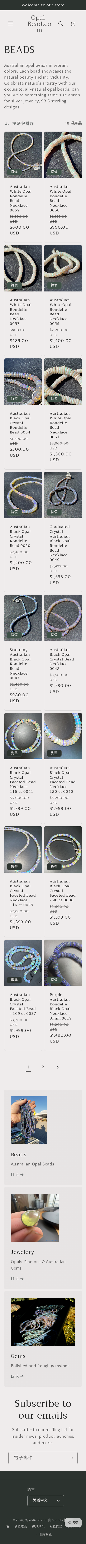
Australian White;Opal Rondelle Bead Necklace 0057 (21, 312)
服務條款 (56, 1526)
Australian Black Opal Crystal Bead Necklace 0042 (62, 659)
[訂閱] (71, 1458)
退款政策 (38, 1526)
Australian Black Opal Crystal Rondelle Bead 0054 (20, 423)
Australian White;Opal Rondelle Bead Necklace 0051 (61, 425)
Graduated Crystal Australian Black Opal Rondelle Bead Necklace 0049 (60, 543)
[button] (11, 24)
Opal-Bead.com (36, 1520)
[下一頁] (58, 1067)
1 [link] (28, 1067)
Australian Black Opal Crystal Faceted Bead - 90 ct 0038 (63, 890)
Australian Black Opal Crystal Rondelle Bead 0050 (20, 536)
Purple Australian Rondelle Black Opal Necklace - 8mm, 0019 (61, 1006)
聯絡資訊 (45, 1534)
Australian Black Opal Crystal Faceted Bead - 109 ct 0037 (23, 1004)
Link (15, 1175)
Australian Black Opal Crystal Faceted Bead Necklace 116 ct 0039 (23, 893)
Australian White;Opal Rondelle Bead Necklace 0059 (21, 199)
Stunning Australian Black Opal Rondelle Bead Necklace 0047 (20, 663)
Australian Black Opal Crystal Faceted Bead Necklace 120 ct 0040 (63, 780)
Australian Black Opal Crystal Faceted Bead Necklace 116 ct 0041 (23, 780)
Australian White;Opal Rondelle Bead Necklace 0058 (61, 199)
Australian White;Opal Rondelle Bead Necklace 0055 (61, 312)
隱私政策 (20, 1526)
